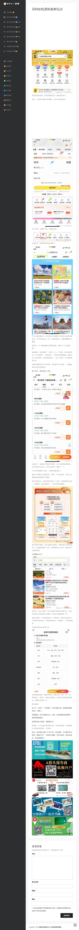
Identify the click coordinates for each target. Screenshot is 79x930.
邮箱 (34, 890)
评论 (34, 854)
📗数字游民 (7, 76)
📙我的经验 (7, 66)
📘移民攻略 (7, 95)
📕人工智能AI (8, 61)
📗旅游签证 (7, 81)
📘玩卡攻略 (7, 90)
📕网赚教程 (7, 100)
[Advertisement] (52, 31)
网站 (33, 899)
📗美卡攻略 (7, 105)
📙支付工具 (7, 71)
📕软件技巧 (7, 110)
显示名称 (35, 882)
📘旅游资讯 (7, 85)
